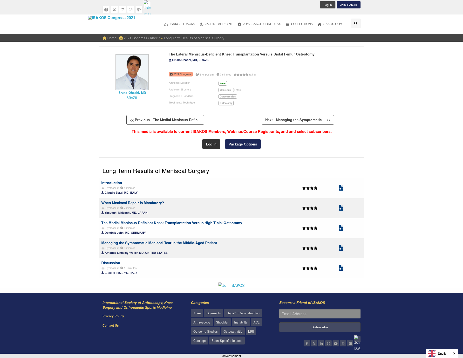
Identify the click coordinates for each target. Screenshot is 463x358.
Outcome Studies (205, 331)
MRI (251, 331)
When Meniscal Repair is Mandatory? (132, 202)
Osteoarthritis (233, 331)
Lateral (238, 90)
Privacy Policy (113, 316)
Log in (211, 144)
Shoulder (222, 322)
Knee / (155, 37)
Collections (301, 23)
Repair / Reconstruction (243, 313)
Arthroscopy (201, 322)
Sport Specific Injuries (226, 340)
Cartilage (199, 340)
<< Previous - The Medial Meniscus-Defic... (165, 119)
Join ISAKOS (348, 5)
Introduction (111, 182)
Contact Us (110, 325)
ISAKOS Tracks (182, 23)
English (443, 353)
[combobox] (442, 353)
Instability (241, 322)
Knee (197, 313)
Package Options (243, 144)
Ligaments (213, 313)
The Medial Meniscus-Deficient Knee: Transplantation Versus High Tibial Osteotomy (171, 222)
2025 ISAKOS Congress (261, 23)
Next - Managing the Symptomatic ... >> (297, 119)
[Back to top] (447, 328)
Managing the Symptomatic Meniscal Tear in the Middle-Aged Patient (159, 242)
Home (111, 37)
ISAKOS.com (332, 23)
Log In (328, 5)
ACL (256, 322)
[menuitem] (179, 24)
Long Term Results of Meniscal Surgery (193, 37)
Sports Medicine (218, 23)
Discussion (110, 262)
